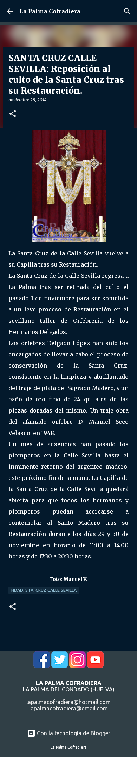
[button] (12, 114)
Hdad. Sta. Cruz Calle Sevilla (44, 590)
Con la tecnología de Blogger (72, 733)
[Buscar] (127, 11)
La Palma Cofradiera (50, 11)
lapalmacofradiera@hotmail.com (68, 702)
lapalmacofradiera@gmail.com (68, 708)
